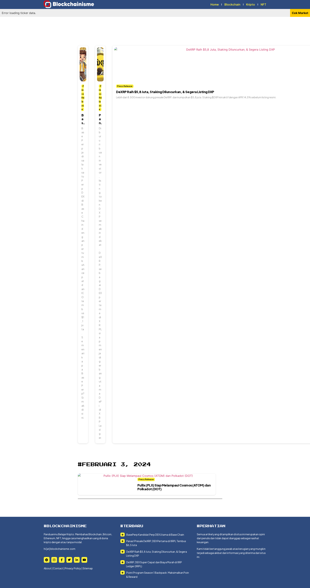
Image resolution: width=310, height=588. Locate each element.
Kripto (250, 4)
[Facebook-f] (62, 560)
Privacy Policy (73, 568)
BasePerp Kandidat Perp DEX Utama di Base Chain (155, 534)
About (47, 568)
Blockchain (232, 4)
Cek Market (300, 13)
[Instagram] (54, 560)
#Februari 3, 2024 (114, 464)
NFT (263, 4)
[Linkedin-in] (77, 560)
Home (214, 4)
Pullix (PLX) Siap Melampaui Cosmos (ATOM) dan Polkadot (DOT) (174, 487)
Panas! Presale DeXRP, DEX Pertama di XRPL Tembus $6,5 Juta (156, 543)
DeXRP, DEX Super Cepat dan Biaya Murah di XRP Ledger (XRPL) (154, 564)
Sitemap (88, 568)
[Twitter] (69, 560)
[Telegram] (47, 560)
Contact (58, 568)
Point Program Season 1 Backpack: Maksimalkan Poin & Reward (157, 574)
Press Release (82, 98)
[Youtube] (84, 560)
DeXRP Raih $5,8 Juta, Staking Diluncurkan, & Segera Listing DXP (165, 92)
